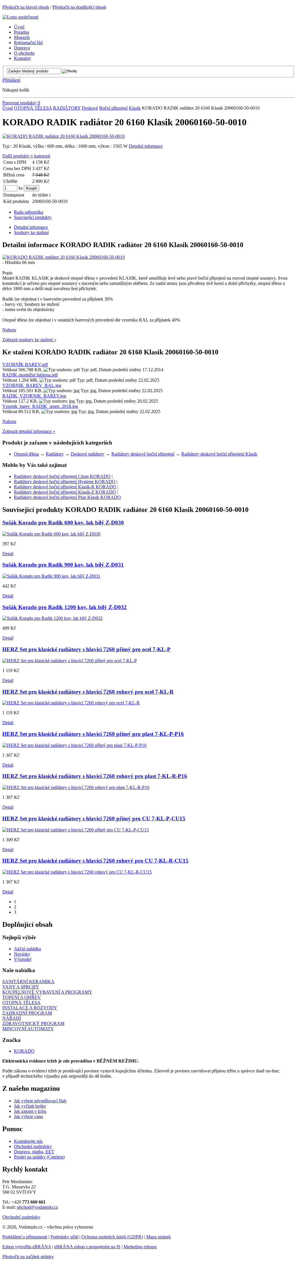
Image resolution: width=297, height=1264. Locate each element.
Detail (7, 553)
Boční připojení (113, 108)
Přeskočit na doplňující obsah (79, 7)
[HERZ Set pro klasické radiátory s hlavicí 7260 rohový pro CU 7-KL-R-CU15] (77, 872)
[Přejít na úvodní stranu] (20, 17)
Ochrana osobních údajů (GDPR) (112, 1236)
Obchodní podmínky (33, 1146)
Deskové (90, 108)
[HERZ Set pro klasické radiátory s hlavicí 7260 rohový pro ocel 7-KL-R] (71, 702)
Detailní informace (146, 146)
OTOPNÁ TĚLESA (33, 108)
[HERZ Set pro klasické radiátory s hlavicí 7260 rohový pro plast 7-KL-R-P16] (75, 787)
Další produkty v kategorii (26, 155)
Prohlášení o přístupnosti (24, 1236)
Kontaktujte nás (28, 1141)
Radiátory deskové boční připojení (142, 453)
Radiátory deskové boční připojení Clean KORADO (62, 476)
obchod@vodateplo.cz (37, 1207)
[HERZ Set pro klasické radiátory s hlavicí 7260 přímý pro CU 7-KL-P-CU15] (75, 829)
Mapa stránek (158, 1236)
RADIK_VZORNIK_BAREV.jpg (34, 395)
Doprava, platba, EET (34, 1151)
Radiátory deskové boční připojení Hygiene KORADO (64, 481)
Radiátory (55, 453)
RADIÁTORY (67, 108)
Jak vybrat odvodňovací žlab (40, 1100)
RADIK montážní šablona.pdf (30, 374)
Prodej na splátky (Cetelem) (39, 1156)
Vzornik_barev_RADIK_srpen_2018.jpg (40, 406)
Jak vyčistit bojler (30, 1106)
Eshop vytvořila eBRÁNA (26, 1246)
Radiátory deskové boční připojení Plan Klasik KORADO (67, 497)
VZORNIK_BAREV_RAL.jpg (31, 385)
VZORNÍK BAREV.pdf (25, 364)
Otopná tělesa (26, 453)
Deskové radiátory (87, 453)
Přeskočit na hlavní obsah (25, 7)
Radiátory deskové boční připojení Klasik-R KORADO (65, 486)
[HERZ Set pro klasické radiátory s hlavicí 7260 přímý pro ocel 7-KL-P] (69, 660)
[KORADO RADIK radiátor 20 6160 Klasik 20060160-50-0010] (63, 136)
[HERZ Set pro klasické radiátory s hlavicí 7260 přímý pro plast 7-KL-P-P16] (74, 745)
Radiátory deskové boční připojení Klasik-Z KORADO (65, 492)
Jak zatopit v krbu (30, 1111)
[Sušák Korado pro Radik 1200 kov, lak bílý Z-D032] (52, 618)
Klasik (135, 108)
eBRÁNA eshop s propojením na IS (87, 1246)
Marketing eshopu (140, 1246)
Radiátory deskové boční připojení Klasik (219, 453)
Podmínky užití (64, 1236)
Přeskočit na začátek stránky (28, 1256)
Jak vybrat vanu (28, 1116)
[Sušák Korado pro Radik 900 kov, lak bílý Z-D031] (51, 576)
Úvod (7, 108)
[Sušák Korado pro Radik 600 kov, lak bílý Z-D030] (51, 533)
